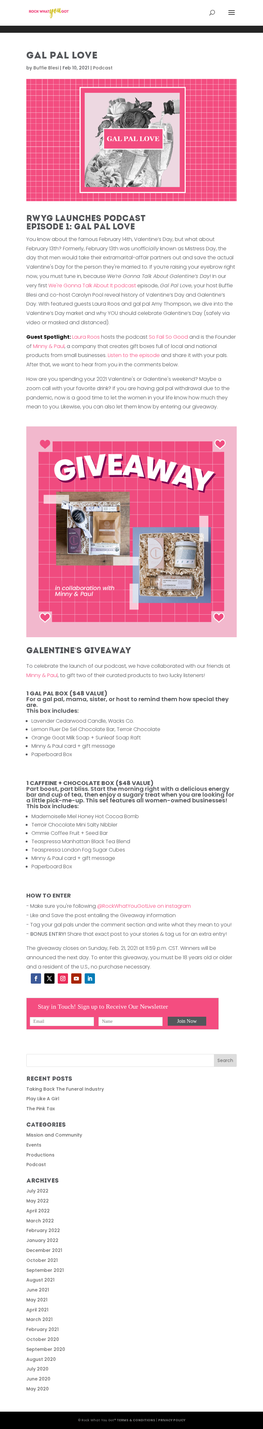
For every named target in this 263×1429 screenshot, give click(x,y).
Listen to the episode (134, 355)
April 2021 (37, 1310)
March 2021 (39, 1319)
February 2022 (43, 1230)
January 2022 (42, 1240)
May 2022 (37, 1201)
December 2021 (44, 1250)
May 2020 (37, 1389)
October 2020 (42, 1339)
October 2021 (42, 1260)
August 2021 (40, 1280)
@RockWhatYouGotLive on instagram (144, 906)
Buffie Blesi (46, 68)
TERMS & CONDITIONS (136, 1420)
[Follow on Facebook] (36, 978)
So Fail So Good (168, 337)
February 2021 (42, 1329)
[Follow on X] (49, 978)
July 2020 (37, 1369)
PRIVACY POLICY (171, 1420)
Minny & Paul (48, 346)
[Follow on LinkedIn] (90, 978)
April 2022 (38, 1211)
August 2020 (41, 1359)
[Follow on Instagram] (63, 978)
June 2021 (37, 1290)
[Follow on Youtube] (76, 978)
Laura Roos (63, 337)
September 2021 (45, 1270)
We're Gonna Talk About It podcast (92, 285)
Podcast (103, 68)
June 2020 (38, 1379)
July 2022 (37, 1191)
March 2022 (40, 1221)
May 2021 (36, 1300)
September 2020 (45, 1349)
